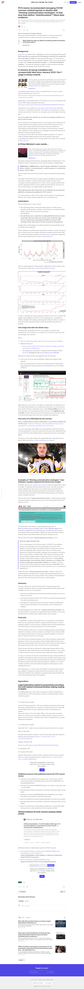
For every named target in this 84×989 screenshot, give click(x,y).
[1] (28, 694)
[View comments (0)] (24, 30)
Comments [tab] (21, 901)
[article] (42, 925)
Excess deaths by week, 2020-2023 (49, 353)
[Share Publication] (68, 2)
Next (62, 891)
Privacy (40, 979)
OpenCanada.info (47, 236)
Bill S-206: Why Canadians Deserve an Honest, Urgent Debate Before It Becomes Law (34, 922)
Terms (44, 979)
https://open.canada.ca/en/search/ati (47, 108)
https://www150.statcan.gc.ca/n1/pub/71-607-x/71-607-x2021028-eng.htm (38, 528)
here (52, 318)
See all (20, 960)
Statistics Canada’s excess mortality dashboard (40, 485)
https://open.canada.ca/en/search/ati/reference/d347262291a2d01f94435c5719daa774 (41, 105)
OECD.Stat (26, 353)
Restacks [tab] (27, 901)
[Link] (16, 51)
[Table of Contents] (1, 494)
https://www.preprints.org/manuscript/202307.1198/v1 (35, 860)
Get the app (48, 983)
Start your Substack (38, 983)
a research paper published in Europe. (44, 268)
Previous (23, 891)
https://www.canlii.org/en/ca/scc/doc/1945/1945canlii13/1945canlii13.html (38, 745)
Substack (35, 986)
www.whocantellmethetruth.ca (41, 440)
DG (21, 25)
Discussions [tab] (28, 917)
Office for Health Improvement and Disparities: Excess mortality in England (41, 341)
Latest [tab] (23, 917)
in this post (25, 141)
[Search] (65, 2)
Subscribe (73, 2)
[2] (28, 696)
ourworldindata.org (34, 348)
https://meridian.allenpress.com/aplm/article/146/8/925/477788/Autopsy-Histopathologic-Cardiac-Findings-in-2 (40, 852)
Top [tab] (19, 917)
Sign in (80, 2)
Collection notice (49, 979)
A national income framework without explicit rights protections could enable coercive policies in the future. (35, 925)
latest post (24, 54)
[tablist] (23, 901)
